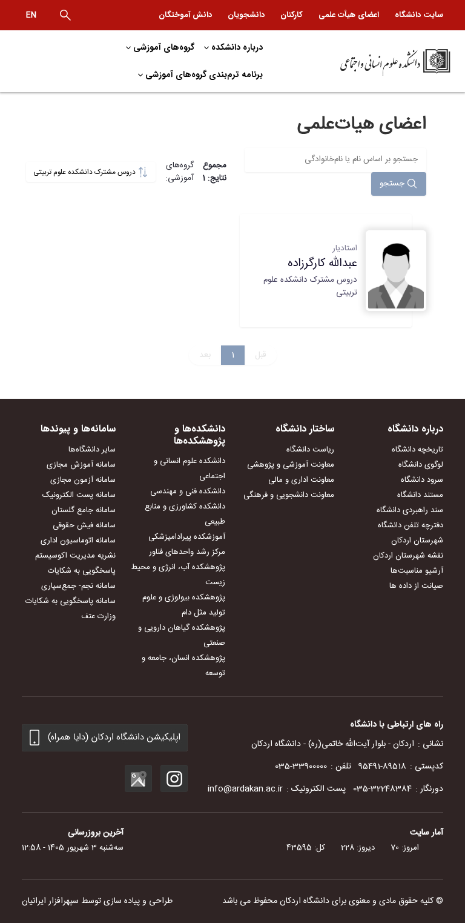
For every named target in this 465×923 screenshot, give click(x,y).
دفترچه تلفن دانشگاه (410, 525)
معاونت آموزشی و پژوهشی (290, 464)
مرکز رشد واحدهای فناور (187, 552)
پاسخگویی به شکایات (82, 571)
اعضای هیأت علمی (348, 14)
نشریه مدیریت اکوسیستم (75, 555)
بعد (205, 355)
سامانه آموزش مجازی (81, 464)
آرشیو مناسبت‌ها (417, 571)
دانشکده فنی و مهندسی (187, 491)
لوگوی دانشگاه (420, 464)
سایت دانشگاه (419, 14)
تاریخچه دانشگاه (417, 449)
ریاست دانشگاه (310, 449)
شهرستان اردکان (417, 540)
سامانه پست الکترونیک (79, 495)
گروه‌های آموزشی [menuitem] (163, 47)
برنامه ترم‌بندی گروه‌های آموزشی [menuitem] (204, 74)
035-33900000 (301, 766)
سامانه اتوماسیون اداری (78, 540)
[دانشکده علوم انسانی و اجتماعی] (370, 61)
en (31, 15)
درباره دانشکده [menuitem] (237, 47)
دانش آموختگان (185, 14)
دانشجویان (246, 14)
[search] (65, 15)
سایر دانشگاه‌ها (92, 449)
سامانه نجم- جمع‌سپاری (78, 586)
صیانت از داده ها (416, 586)
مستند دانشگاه (420, 495)
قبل (260, 355)
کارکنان (291, 14)
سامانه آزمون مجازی (83, 480)
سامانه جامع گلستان (83, 510)
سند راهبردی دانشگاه (410, 510)
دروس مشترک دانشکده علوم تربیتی (85, 172)
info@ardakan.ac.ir (245, 789)
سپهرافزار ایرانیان (50, 901)
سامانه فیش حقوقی (84, 525)
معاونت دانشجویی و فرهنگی (288, 495)
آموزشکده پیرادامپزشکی (186, 537)
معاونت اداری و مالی (301, 480)
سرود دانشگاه (422, 480)
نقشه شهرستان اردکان (408, 555)
